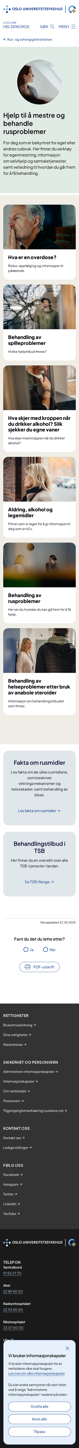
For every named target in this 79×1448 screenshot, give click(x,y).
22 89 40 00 (13, 1291)
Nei (52, 949)
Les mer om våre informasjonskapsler (36, 1373)
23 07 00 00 (13, 1327)
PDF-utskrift (43, 967)
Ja (31, 949)
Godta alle (39, 1406)
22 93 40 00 (13, 1309)
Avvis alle (39, 1418)
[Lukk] (67, 1348)
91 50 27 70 (12, 1273)
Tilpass (39, 1431)
